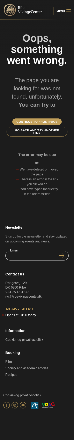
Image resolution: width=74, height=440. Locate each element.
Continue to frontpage (37, 121)
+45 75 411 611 (22, 309)
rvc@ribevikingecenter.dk (23, 296)
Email (14, 250)
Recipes (11, 374)
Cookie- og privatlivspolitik (24, 339)
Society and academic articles (26, 368)
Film (8, 361)
